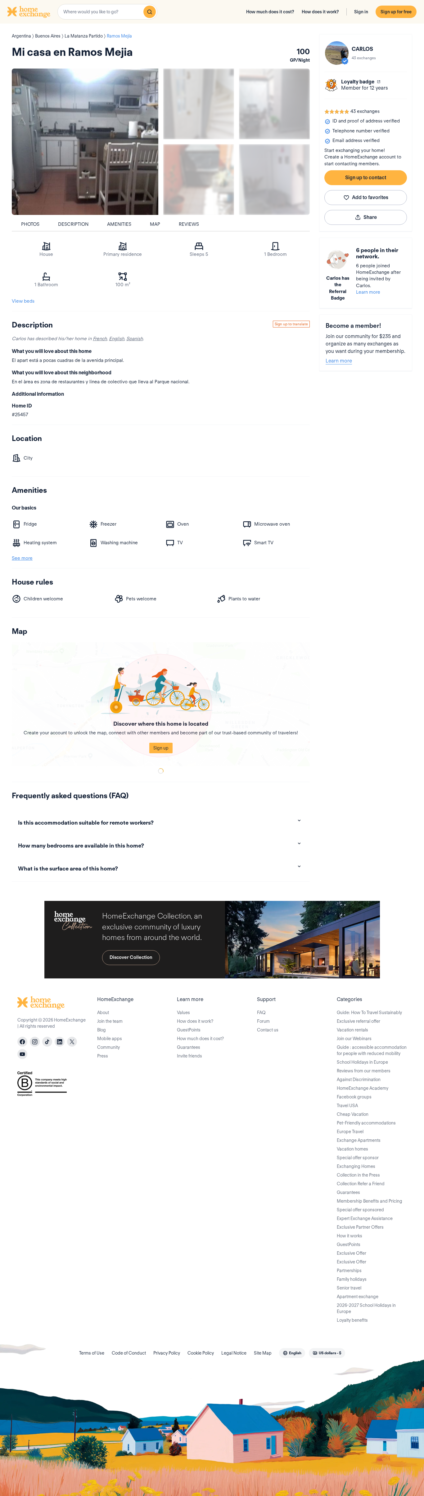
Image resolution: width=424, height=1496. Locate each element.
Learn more (368, 292)
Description (73, 224)
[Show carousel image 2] (274, 104)
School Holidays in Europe (362, 1062)
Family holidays (352, 1279)
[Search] (149, 12)
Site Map (263, 1353)
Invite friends (189, 1055)
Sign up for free (396, 11)
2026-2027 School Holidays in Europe (366, 1308)
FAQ (261, 1012)
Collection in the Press (358, 1175)
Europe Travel (350, 1131)
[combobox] (107, 11)
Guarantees (188, 1047)
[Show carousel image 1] (198, 104)
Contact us (267, 1029)
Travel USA (347, 1105)
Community (108, 1047)
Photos (30, 224)
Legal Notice (233, 1353)
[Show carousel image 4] (274, 179)
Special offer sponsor (358, 1157)
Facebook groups (354, 1096)
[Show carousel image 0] (85, 142)
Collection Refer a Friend (361, 1183)
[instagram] (35, 1042)
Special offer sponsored (360, 1209)
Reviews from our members (363, 1070)
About (103, 1012)
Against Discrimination (359, 1079)
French (100, 338)
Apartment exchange (357, 1296)
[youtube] (22, 1054)
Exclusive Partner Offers (360, 1227)
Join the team (110, 1021)
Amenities (119, 224)
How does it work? (320, 11)
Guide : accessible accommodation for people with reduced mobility (372, 1050)
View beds (23, 301)
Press (102, 1055)
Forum (263, 1021)
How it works (349, 1235)
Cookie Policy (200, 1353)
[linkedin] (60, 1042)
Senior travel (349, 1287)
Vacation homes (352, 1148)
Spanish (134, 338)
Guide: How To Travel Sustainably (369, 1012)
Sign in (361, 11)
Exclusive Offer (351, 1253)
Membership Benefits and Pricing (369, 1201)
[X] (72, 1042)
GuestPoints (189, 1029)
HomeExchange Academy (362, 1088)
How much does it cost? (270, 11)
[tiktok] (47, 1042)
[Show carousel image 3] (198, 179)
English (116, 338)
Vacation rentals (352, 1029)
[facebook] (22, 1042)
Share (370, 217)
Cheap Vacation (352, 1114)
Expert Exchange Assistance (365, 1218)
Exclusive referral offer (358, 1021)
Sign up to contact (365, 177)
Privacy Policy (166, 1353)
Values (183, 1012)
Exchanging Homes (356, 1166)
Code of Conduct (129, 1353)
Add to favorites (370, 197)
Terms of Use (91, 1353)
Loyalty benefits (352, 1320)
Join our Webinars (354, 1038)
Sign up (161, 748)
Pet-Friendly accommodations (366, 1122)
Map (155, 224)
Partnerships (349, 1270)
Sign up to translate (291, 324)
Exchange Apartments (359, 1140)
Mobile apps (109, 1038)
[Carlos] (336, 53)
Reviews (189, 224)
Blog (101, 1029)
